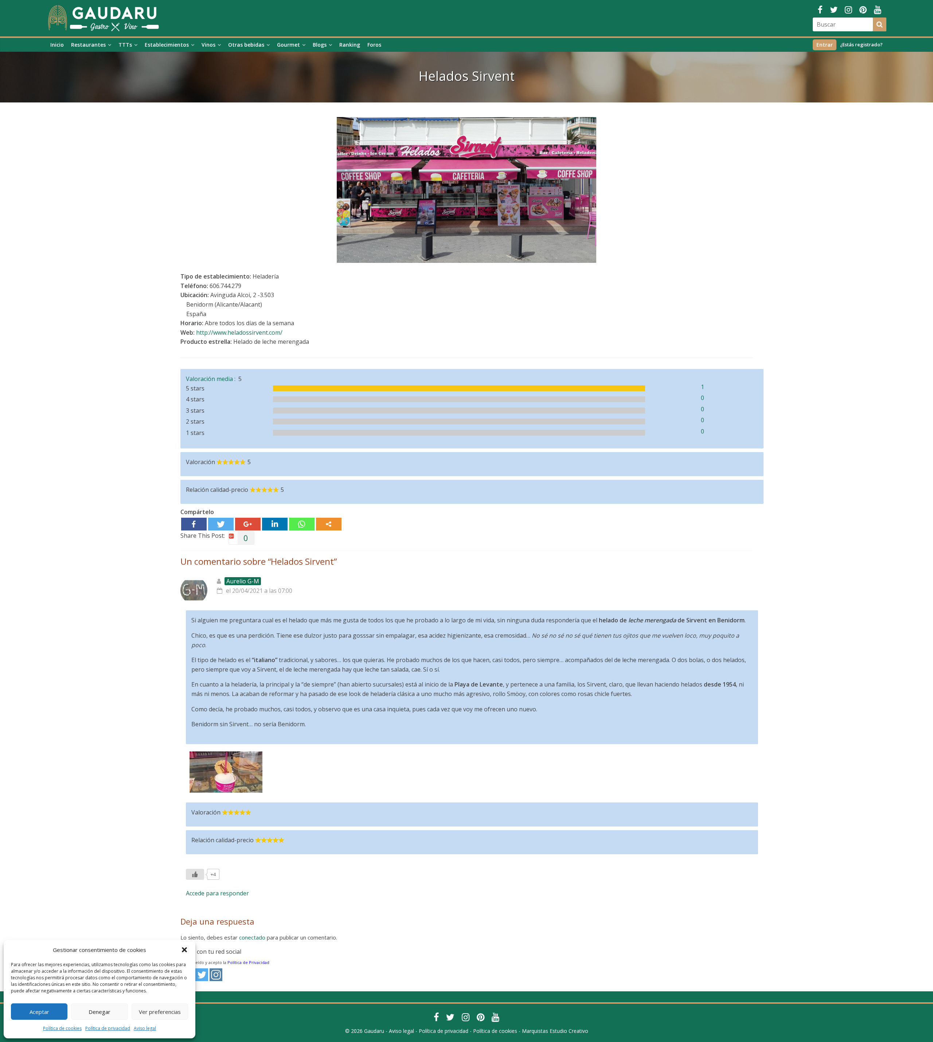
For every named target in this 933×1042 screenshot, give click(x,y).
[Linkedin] (275, 524)
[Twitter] (221, 524)
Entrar (824, 44)
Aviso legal (145, 1028)
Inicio (57, 44)
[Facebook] (194, 524)
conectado (252, 937)
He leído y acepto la (228, 962)
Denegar (99, 1011)
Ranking (349, 44)
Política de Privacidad (248, 962)
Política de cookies (62, 1028)
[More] (328, 524)
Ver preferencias (160, 1011)
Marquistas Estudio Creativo (555, 1030)
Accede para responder (217, 893)
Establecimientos (167, 44)
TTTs (125, 44)
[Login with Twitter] (201, 974)
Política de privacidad (107, 1028)
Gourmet (288, 44)
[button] (184, 949)
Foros (374, 44)
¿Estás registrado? (861, 44)
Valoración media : (212, 379)
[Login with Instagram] (216, 974)
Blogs (320, 44)
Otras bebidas (246, 44)
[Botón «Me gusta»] (195, 874)
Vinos (208, 44)
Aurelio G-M (242, 581)
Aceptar (39, 1011)
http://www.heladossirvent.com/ (239, 332)
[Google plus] (248, 524)
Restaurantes (88, 44)
